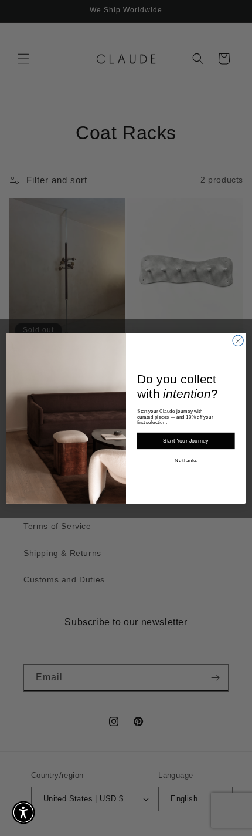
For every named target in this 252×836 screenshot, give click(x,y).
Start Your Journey (186, 441)
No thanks (186, 460)
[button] (23, 812)
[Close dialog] (238, 340)
